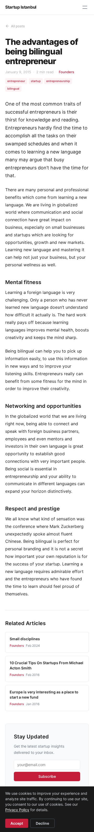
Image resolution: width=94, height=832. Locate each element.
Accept (16, 823)
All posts (18, 26)
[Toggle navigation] (85, 7)
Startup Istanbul (20, 7)
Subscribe (47, 776)
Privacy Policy (17, 810)
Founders (66, 72)
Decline (42, 823)
